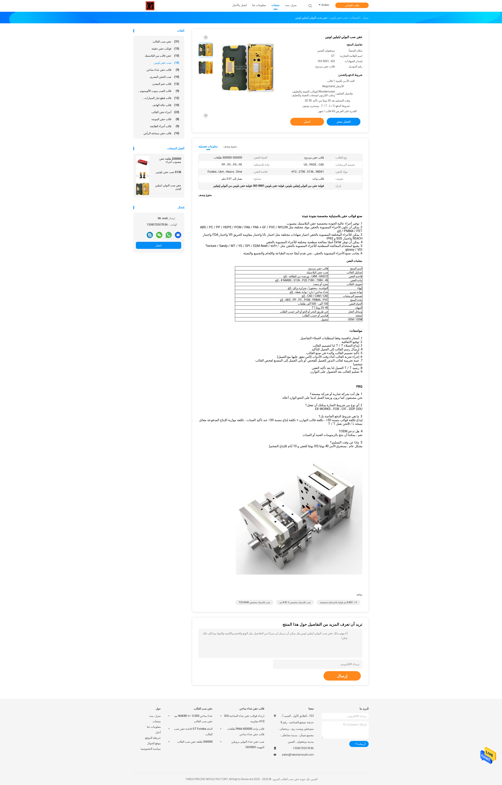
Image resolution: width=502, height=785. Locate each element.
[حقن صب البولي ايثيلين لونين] (142, 189)
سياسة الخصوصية (151, 748)
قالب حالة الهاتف (165, 105)
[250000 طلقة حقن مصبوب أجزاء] (142, 162)
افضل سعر (343, 121)
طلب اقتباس (352, 5)
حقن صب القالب (166, 41)
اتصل (159, 245)
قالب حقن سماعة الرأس (161, 133)
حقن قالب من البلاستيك (162, 55)
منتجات (157, 721)
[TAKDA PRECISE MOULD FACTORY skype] (150, 235)
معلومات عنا (154, 726)
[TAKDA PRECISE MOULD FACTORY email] (178, 235)
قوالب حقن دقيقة (165, 48)
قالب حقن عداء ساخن (162, 69)
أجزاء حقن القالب (165, 112)
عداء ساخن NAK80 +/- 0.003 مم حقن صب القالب (193, 718)
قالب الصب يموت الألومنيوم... (158, 90)
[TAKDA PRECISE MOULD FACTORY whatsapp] (169, 235)
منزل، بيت (155, 715)
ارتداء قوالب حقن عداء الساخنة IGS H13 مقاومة (244, 718)
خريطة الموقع (153, 737)
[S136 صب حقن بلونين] (142, 175)
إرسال (342, 676)
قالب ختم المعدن (165, 83)
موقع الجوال (154, 743)
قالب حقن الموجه (165, 119)
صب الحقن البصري (164, 76)
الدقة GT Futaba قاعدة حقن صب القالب (193, 731)
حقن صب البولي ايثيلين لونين (168, 187)
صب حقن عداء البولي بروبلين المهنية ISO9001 (247, 744)
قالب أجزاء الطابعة (164, 126)
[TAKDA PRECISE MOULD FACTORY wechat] (159, 235)
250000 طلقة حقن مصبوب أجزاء (170, 160)
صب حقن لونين (166, 62)
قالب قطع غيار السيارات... (160, 98)
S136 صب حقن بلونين (168, 172)
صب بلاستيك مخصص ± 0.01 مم (295, 602)
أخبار (158, 732)
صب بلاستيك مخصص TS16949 (254, 602)
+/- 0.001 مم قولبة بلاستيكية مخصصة (338, 602)
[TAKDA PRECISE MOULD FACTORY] (150, 6)
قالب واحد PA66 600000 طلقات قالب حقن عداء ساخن (245, 731)
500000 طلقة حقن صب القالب (195, 741)
